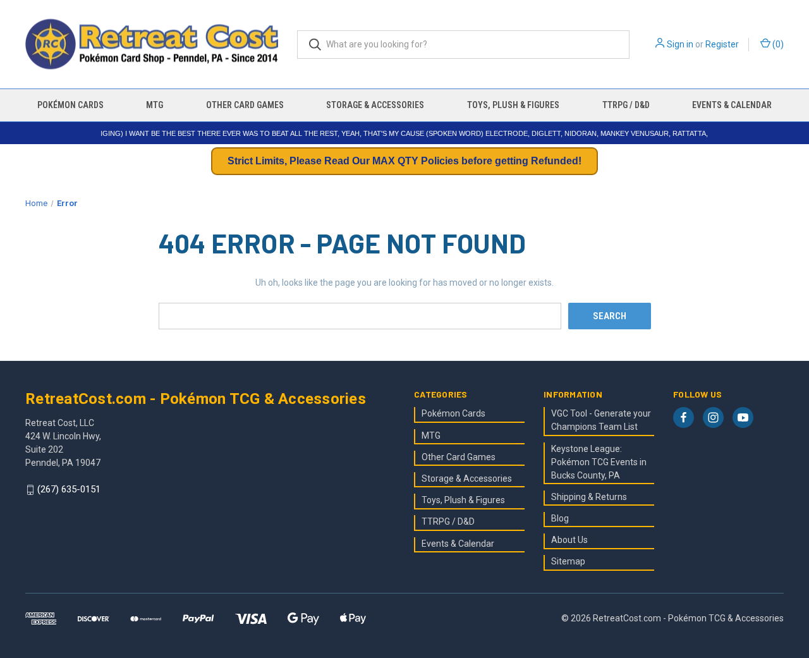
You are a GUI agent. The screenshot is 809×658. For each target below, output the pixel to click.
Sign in (680, 44)
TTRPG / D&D (626, 105)
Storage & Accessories (375, 105)
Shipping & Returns (589, 497)
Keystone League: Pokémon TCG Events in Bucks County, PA (599, 462)
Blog (560, 518)
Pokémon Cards (70, 105)
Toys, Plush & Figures (513, 105)
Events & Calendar (732, 105)
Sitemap (568, 561)
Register (722, 44)
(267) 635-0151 (68, 490)
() (777, 44)
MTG (154, 105)
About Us (569, 540)
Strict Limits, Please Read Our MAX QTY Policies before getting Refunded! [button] (404, 160)
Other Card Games (245, 105)
